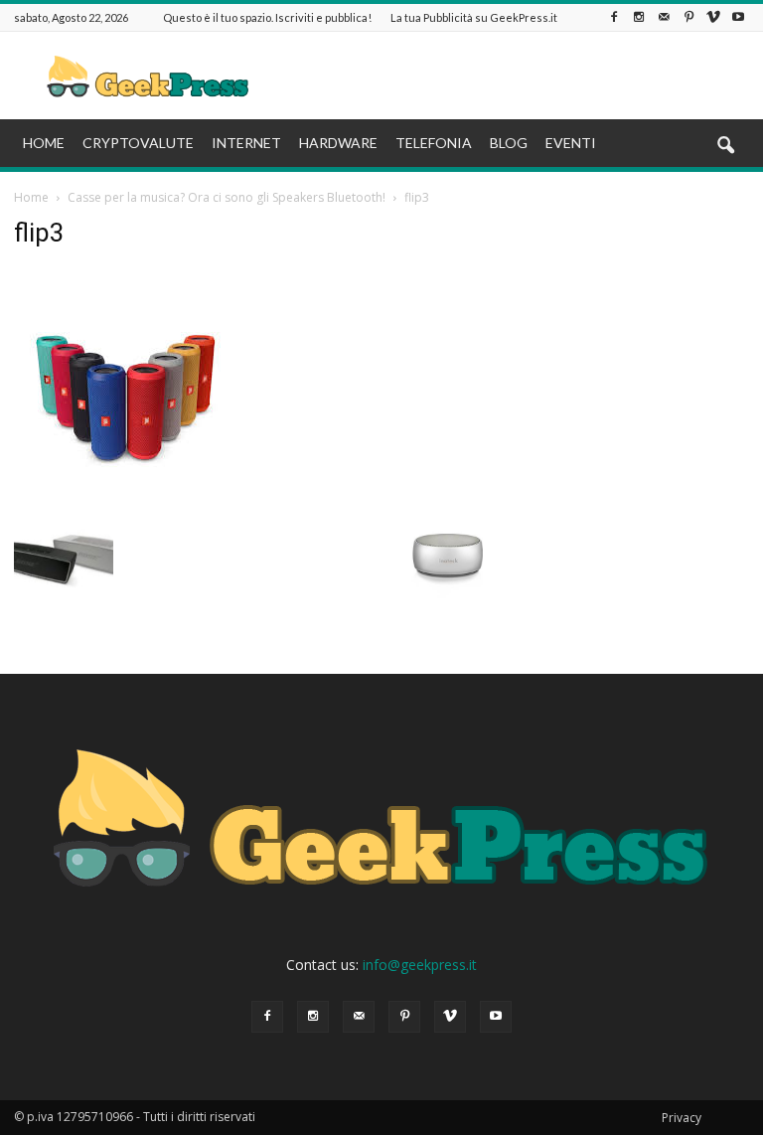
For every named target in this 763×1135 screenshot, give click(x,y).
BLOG (509, 142)
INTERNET (246, 142)
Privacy (681, 1117)
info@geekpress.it (420, 964)
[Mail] (664, 17)
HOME (44, 142)
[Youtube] (738, 17)
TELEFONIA (433, 142)
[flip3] (125, 487)
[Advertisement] (515, 75)
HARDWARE (338, 142)
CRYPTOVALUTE (138, 142)
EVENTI (570, 142)
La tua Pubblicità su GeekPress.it (473, 17)
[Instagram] (639, 17)
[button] (725, 146)
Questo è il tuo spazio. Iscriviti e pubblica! (267, 17)
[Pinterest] (688, 17)
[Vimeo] (713, 17)
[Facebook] (614, 17)
